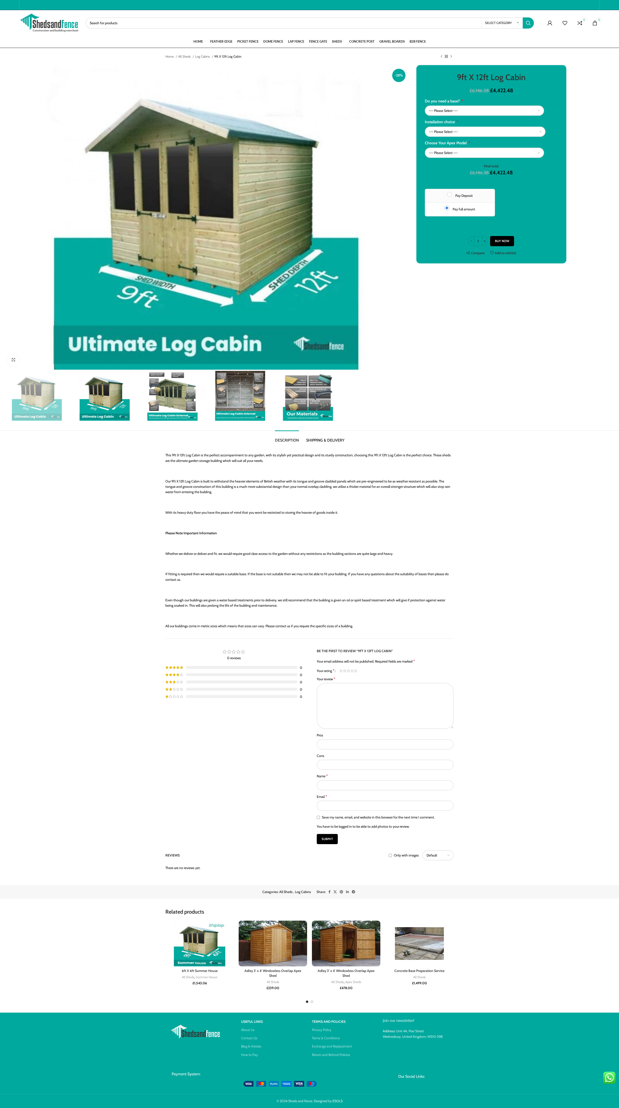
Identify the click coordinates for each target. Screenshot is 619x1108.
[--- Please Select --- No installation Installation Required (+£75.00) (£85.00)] (485, 132)
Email (322, 796)
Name (322, 776)
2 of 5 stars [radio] (344, 670)
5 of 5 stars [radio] (355, 670)
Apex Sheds (353, 982)
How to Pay (249, 1055)
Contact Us (249, 1038)
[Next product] (451, 56)
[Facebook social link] (329, 892)
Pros (320, 735)
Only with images (406, 855)
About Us (248, 1030)
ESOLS (337, 1101)
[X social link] (335, 892)
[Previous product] (441, 56)
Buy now (502, 241)
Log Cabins (203, 56)
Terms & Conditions (326, 1038)
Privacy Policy (321, 1030)
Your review (326, 679)
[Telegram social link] (353, 892)
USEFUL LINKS (252, 1021)
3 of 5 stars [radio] (348, 670)
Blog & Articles (251, 1046)
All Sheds (185, 56)
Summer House (206, 977)
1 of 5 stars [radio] (341, 670)
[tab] (287, 437)
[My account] (549, 23)
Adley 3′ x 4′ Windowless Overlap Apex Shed (272, 973)
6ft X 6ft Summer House (200, 971)
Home (170, 56)
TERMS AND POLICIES (329, 1021)
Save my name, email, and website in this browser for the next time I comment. (378, 817)
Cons (320, 756)
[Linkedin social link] (347, 892)
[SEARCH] (528, 23)
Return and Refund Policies (331, 1055)
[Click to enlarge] (13, 360)
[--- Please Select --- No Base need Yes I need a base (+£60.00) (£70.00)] (484, 111)
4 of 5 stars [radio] (352, 670)
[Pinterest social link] (341, 892)
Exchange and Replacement (332, 1046)
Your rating (325, 671)
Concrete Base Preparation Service (419, 971)
